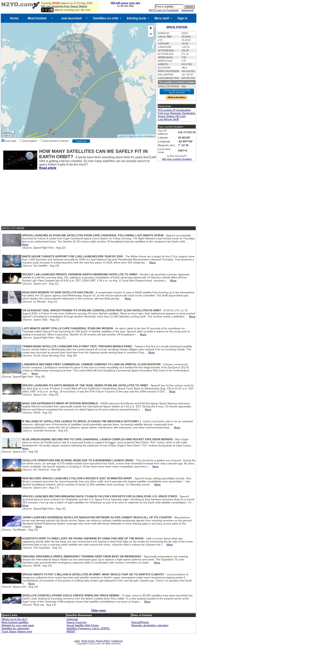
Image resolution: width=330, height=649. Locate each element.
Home (14, 18)
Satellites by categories (15, 628)
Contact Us (117, 641)
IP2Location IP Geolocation (174, 110)
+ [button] (151, 28)
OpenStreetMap (136, 136)
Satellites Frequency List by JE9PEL (88, 628)
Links (77, 641)
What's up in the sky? (14, 619)
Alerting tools (136, 18)
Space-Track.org (76, 622)
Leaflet (121, 136)
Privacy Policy (103, 641)
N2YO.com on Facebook (164, 10)
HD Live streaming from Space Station (64, 6)
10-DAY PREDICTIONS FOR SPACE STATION (177, 91)
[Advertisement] (98, 199)
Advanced (187, 10)
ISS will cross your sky (125, 2)
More (25, 244)
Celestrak (72, 619)
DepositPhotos (140, 622)
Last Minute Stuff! (168, 119)
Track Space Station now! (17, 631)
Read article (47, 168)
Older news (98, 610)
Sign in (182, 18)
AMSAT (70, 631)
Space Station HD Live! (172, 116)
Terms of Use (88, 641)
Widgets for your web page (18, 625)
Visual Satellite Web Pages (82, 625)
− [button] (151, 34)
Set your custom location (177, 159)
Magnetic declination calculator (150, 625)
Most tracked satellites (15, 622)
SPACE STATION (176, 27)
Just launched (71, 18)
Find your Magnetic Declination (176, 113)
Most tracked (37, 18)
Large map (81, 141)
